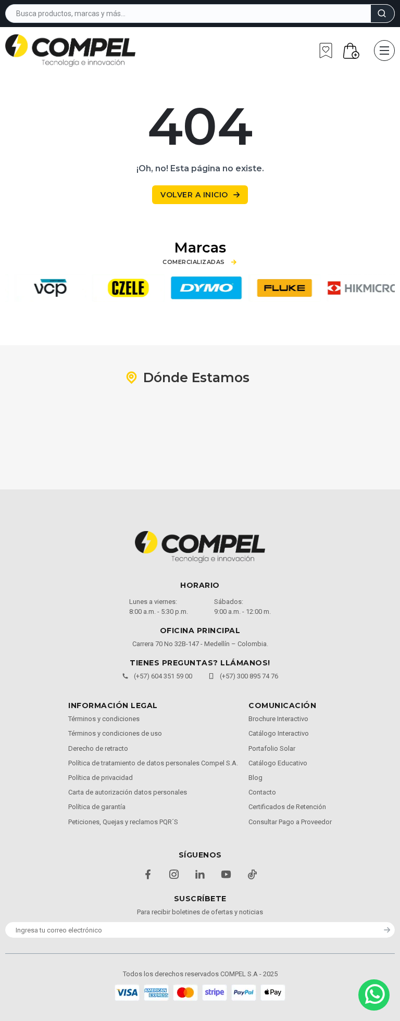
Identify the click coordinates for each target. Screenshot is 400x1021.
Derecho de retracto (98, 748)
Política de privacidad (100, 777)
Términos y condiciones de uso (115, 733)
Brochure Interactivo (278, 719)
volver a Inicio (194, 194)
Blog (255, 777)
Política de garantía (97, 807)
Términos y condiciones (104, 719)
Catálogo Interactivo (278, 733)
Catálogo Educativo (277, 763)
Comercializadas (193, 262)
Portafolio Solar (271, 748)
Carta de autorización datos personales (127, 792)
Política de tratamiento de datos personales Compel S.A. (153, 763)
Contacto (262, 792)
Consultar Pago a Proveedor (290, 822)
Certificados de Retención (287, 807)
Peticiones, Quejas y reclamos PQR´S (123, 822)
